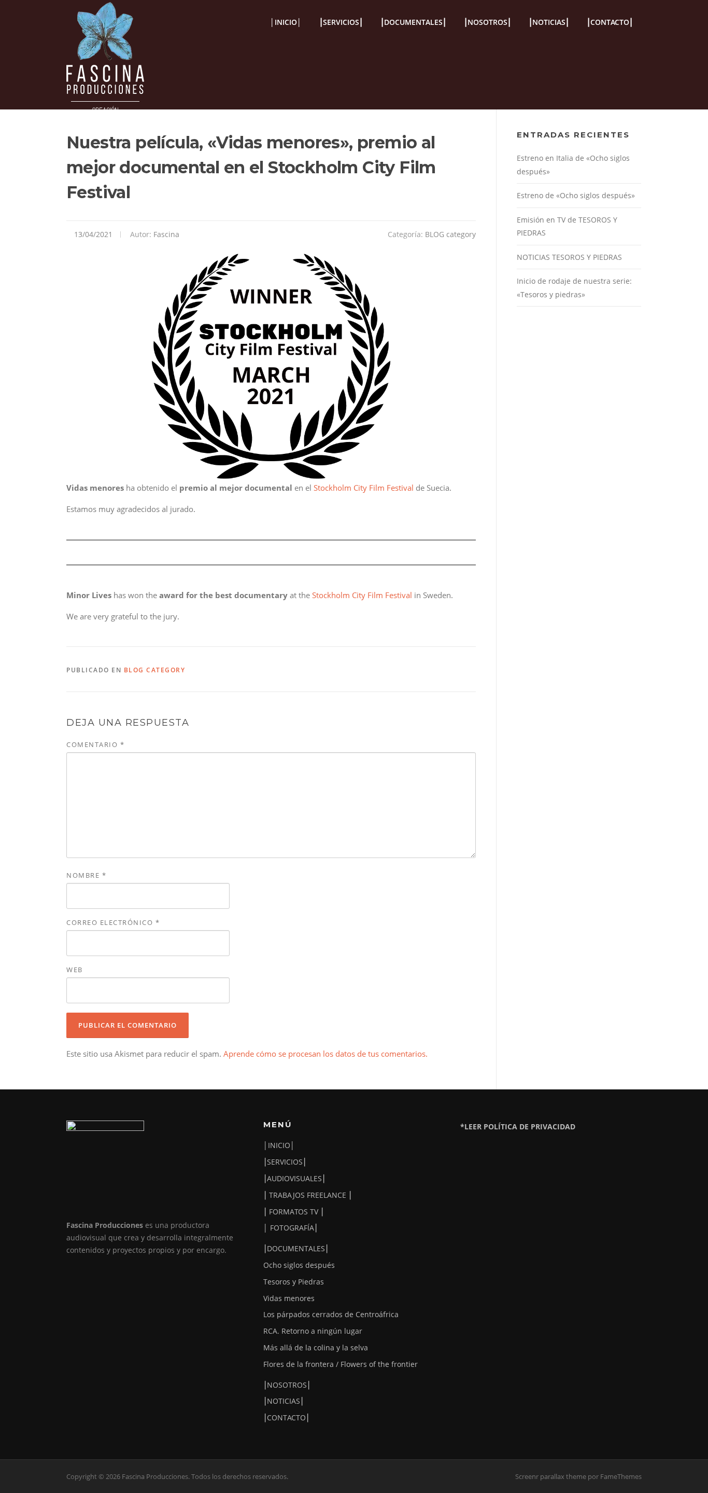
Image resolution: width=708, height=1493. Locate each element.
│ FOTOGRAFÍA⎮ (290, 1228)
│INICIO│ (286, 22)
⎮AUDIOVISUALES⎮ (294, 1178)
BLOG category (450, 234)
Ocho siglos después (299, 1265)
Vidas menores (289, 1298)
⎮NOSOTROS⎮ (487, 22)
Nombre (86, 875)
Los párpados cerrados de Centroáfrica (331, 1314)
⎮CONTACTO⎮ (610, 22)
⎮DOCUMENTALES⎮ (413, 22)
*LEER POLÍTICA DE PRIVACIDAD (517, 1126)
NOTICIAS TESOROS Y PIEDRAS (569, 257)
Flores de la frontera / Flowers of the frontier (340, 1364)
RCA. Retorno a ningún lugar (312, 1331)
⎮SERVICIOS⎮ (341, 22)
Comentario (95, 744)
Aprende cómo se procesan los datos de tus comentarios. (325, 1053)
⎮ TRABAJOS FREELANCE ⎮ (307, 1195)
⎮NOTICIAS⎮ (549, 22)
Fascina (166, 234)
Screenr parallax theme (550, 1476)
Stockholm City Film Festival (365, 487)
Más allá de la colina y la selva (315, 1347)
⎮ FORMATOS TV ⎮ (293, 1211)
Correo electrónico (113, 922)
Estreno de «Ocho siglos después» (576, 195)
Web (74, 969)
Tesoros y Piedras (293, 1282)
